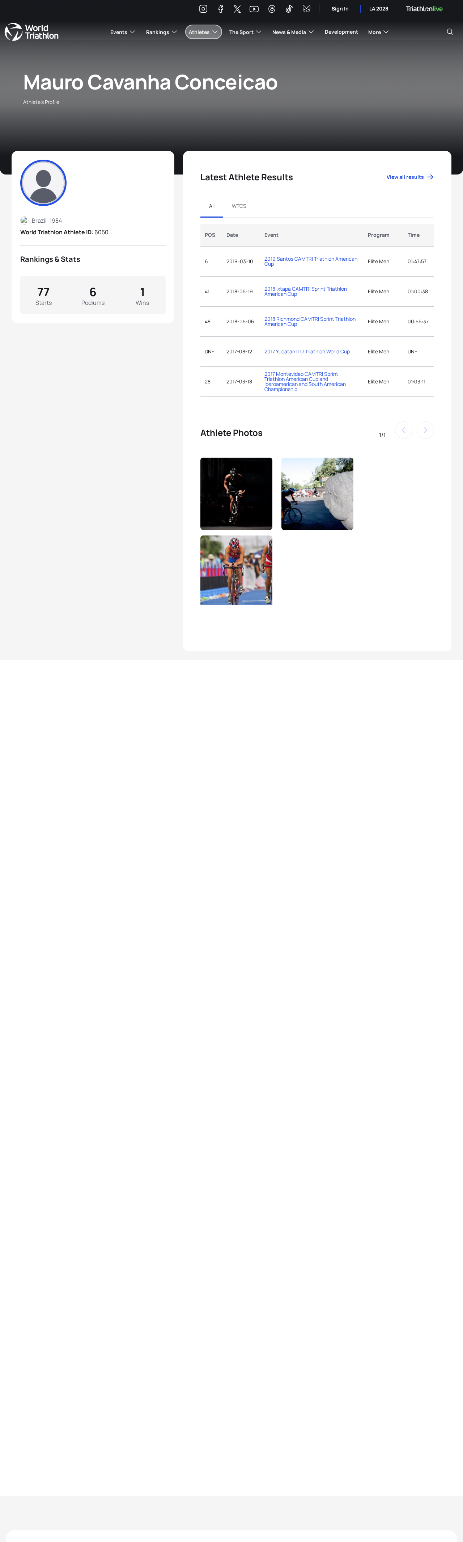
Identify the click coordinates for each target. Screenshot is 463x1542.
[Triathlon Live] (424, 9)
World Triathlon (31, 32)
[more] (236, 492)
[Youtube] (254, 9)
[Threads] (271, 10)
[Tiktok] (289, 10)
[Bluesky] (306, 10)
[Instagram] (203, 10)
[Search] (450, 32)
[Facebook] (220, 10)
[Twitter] (237, 9)
